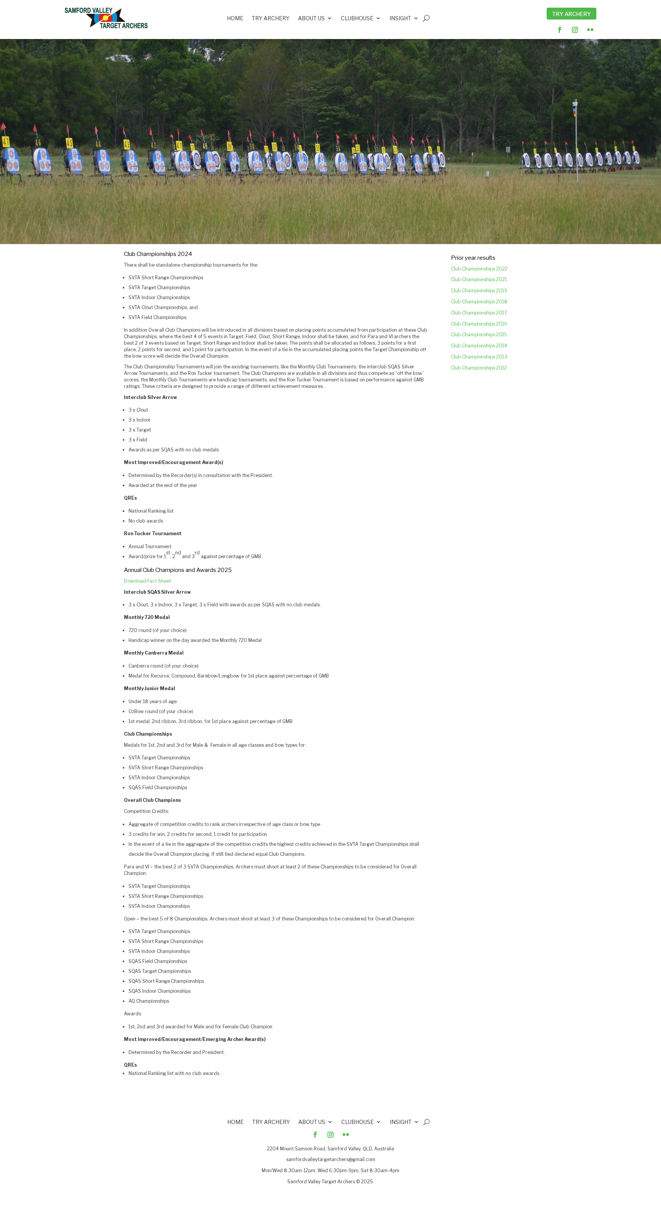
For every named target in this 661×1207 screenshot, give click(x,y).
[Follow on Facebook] (560, 30)
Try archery (271, 18)
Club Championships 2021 (479, 279)
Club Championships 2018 (479, 302)
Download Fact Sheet (147, 581)
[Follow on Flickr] (590, 30)
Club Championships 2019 (479, 290)
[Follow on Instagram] (575, 30)
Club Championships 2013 (479, 357)
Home (235, 18)
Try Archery (571, 14)
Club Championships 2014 (479, 346)
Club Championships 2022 (479, 269)
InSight (400, 18)
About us (311, 18)
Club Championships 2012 (479, 368)
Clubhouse (357, 18)
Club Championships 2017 (479, 313)
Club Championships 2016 (479, 324)
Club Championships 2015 (479, 334)
